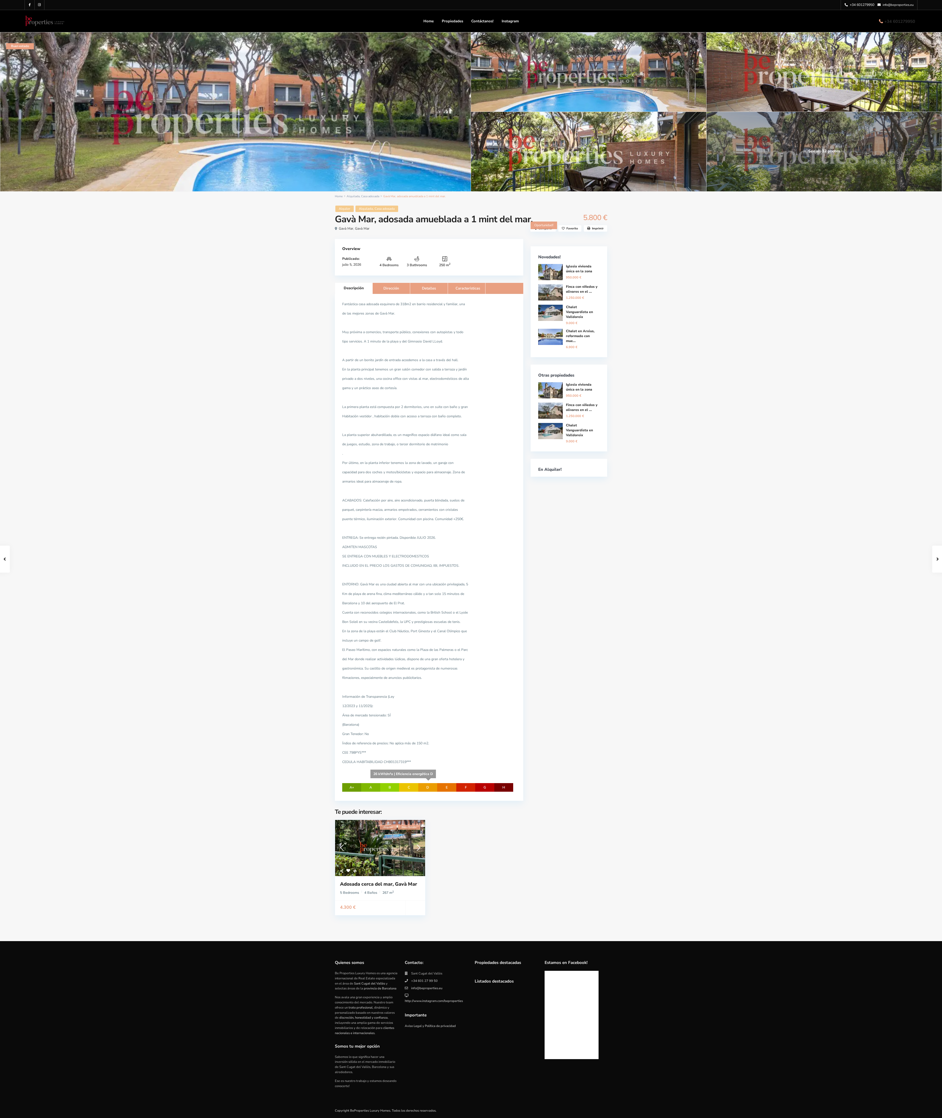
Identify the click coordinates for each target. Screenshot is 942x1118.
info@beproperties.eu (426, 988)
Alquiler (344, 209)
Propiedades (452, 21)
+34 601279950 (899, 21)
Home (428, 21)
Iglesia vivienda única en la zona (579, 269)
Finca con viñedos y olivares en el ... (581, 289)
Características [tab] (468, 288)
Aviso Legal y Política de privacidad (430, 1026)
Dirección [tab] (391, 288)
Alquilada (353, 196)
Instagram (510, 21)
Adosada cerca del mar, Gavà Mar (378, 884)
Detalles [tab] (429, 288)
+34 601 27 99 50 (424, 981)
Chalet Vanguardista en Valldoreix (579, 312)
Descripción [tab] (354, 288)
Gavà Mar (346, 228)
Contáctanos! (482, 21)
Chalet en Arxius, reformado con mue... (580, 336)
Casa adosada (370, 196)
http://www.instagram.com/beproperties (434, 1001)
